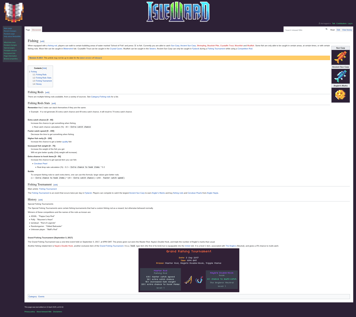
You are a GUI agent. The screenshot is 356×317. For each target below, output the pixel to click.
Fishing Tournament (216, 48)
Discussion (36, 30)
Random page (9, 34)
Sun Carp (175, 45)
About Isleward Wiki (44, 312)
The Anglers (231, 246)
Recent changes (10, 31)
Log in (350, 24)
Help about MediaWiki (12, 36)
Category (33, 296)
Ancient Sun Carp (188, 45)
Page (28, 30)
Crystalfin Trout (227, 45)
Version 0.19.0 (36, 58)
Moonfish (239, 45)
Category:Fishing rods (101, 97)
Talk (333, 24)
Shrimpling (201, 45)
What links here (10, 42)
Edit (338, 30)
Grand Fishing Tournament (111, 246)
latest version (86, 58)
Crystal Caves (116, 48)
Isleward (98, 58)
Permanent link (9, 53)
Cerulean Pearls (195, 193)
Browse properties (11, 59)
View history (347, 30)
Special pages (9, 48)
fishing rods (178, 193)
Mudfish (250, 45)
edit (42, 41)
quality (65, 142)
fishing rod (52, 45)
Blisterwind (68, 48)
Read (332, 30)
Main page (8, 28)
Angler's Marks (158, 193)
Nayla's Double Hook (64, 246)
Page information (10, 56)
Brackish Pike (213, 45)
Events (41, 296)
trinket (187, 246)
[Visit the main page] (14, 12)
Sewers (152, 48)
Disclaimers (57, 312)
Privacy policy (29, 312)
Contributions (341, 24)
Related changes (10, 45)
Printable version (10, 51)
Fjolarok (195, 48)
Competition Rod (245, 48)
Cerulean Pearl (40, 163)
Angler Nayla (212, 193)
